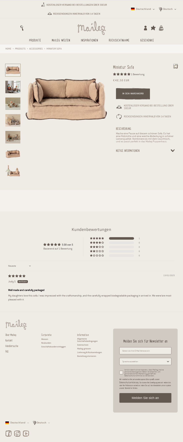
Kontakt (9, 340)
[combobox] (144, 361)
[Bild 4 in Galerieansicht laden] (12, 120)
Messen (44, 339)
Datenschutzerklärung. (129, 382)
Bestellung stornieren (86, 356)
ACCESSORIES (36, 49)
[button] (22, 28)
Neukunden (46, 343)
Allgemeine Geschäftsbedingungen (87, 340)
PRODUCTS (20, 49)
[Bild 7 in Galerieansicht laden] (12, 170)
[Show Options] (168, 361)
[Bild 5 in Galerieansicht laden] (12, 137)
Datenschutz (82, 345)
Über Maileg (10, 334)
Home (8, 49)
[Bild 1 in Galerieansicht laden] (12, 70)
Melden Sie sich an (145, 398)
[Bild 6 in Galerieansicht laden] (12, 154)
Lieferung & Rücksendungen (89, 352)
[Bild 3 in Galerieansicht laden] (12, 104)
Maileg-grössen (84, 349)
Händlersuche (11, 345)
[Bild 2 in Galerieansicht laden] (12, 87)
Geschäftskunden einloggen (53, 347)
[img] (16, 276)
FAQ (6, 351)
